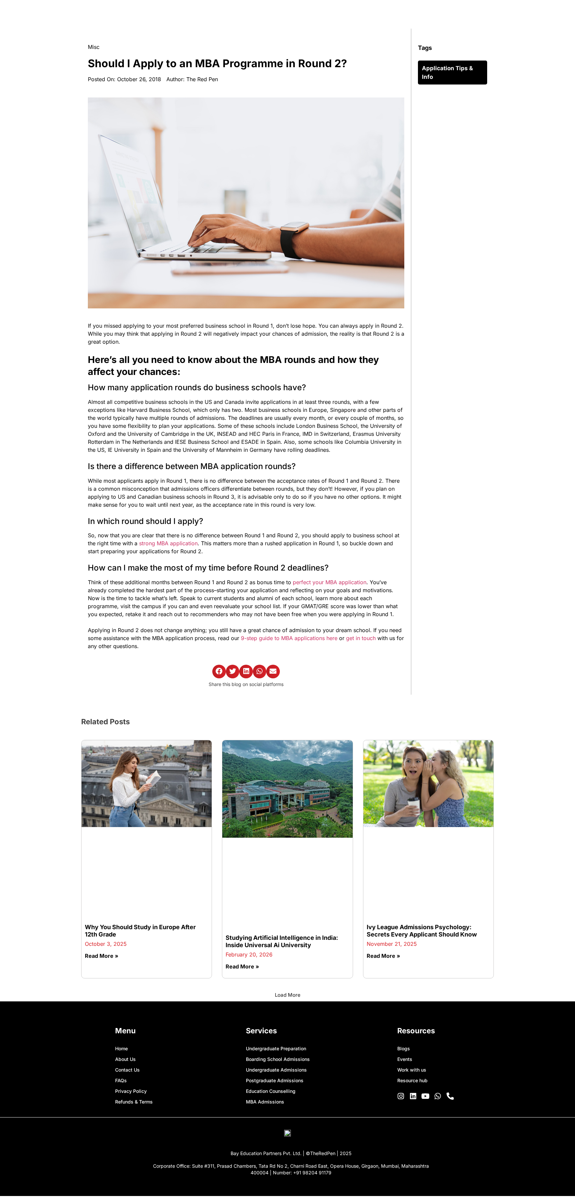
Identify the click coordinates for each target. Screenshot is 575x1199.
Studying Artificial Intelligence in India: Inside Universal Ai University (282, 941)
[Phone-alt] (450, 1096)
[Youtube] (425, 1096)
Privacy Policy (131, 1091)
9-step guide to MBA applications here (289, 638)
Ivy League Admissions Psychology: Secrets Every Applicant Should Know (422, 931)
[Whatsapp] (438, 1096)
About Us (125, 1059)
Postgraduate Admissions (274, 1080)
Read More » (101, 955)
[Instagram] (401, 1096)
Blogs (403, 1048)
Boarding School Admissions (278, 1059)
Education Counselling (270, 1091)
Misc (93, 47)
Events (404, 1059)
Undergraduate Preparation (276, 1048)
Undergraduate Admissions (276, 1070)
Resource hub (412, 1080)
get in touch (361, 638)
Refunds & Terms (134, 1102)
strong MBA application (168, 543)
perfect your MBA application (329, 582)
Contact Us (127, 1070)
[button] (219, 671)
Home (121, 1048)
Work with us (411, 1070)
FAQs (121, 1080)
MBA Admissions (265, 1102)
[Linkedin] (413, 1096)
